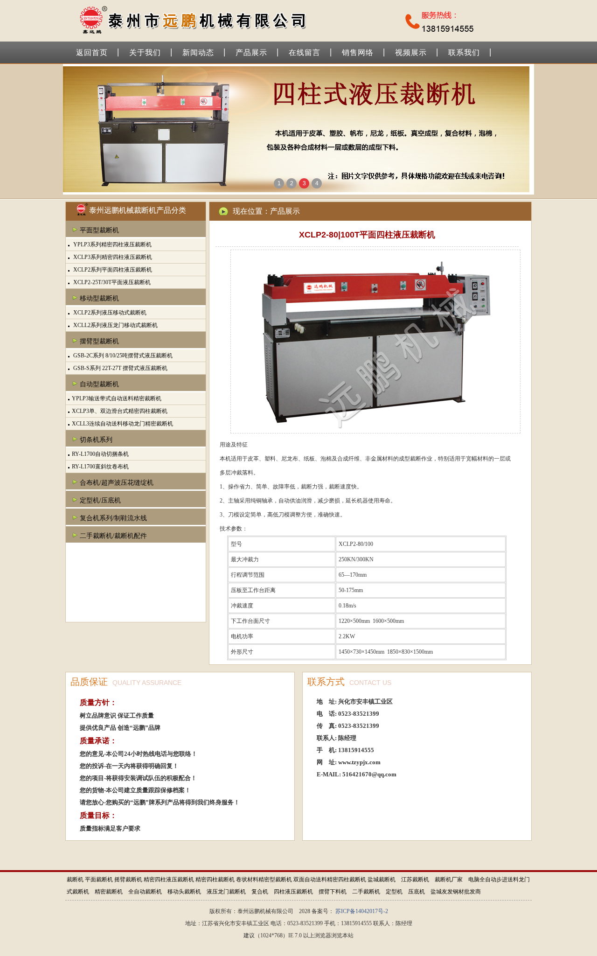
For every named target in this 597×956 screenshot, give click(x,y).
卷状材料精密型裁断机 (264, 879)
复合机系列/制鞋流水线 (113, 518)
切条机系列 (96, 439)
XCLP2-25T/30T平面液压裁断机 (111, 282)
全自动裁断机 (145, 891)
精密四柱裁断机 (215, 879)
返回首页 (92, 52)
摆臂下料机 (333, 891)
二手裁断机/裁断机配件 (113, 535)
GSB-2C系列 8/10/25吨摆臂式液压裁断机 (122, 355)
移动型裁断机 (99, 298)
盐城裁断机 (382, 879)
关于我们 (145, 52)
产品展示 (251, 52)
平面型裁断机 (99, 230)
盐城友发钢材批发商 (455, 891)
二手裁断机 (366, 891)
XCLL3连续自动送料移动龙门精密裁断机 (122, 423)
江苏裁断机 (415, 879)
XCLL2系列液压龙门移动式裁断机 (115, 325)
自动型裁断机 (99, 384)
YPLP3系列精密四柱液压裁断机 (112, 244)
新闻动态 (198, 52)
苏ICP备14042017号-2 (361, 911)
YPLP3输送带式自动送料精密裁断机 (116, 398)
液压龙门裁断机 (226, 891)
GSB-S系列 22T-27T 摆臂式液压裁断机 (119, 368)
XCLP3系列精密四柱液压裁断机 (112, 257)
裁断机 (75, 879)
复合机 (259, 891)
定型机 (394, 891)
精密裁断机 (109, 891)
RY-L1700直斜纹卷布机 (100, 466)
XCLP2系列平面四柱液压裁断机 (112, 269)
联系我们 (464, 52)
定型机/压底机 (100, 500)
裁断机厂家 (449, 879)
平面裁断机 (99, 879)
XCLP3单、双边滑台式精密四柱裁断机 (119, 411)
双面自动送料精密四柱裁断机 (329, 879)
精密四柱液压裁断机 (169, 879)
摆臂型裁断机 (99, 341)
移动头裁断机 (184, 891)
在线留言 (304, 52)
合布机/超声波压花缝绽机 (116, 482)
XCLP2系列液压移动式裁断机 (109, 312)
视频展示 (411, 52)
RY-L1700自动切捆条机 (100, 454)
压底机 (416, 891)
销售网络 (358, 52)
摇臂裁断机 (128, 879)
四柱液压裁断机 (293, 891)
